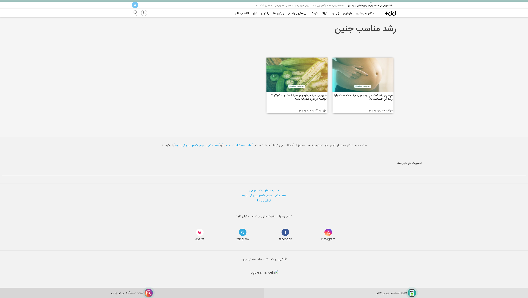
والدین (265, 13)
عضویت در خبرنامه (409, 163)
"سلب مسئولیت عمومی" (237, 145)
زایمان (335, 13)
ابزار (255, 13)
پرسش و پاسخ (297, 13)
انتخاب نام (242, 13)
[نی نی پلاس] (390, 13)
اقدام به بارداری (365, 13)
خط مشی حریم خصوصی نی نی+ (264, 195)
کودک (314, 13)
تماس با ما (264, 201)
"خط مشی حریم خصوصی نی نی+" (197, 145)
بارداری (347, 13)
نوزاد (324, 13)
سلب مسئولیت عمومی (264, 190)
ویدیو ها (278, 13)
